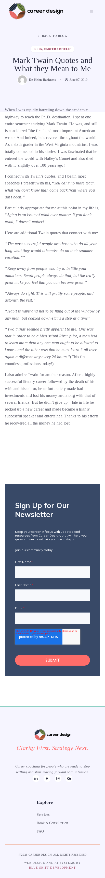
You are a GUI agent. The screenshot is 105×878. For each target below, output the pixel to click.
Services (43, 815)
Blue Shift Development (52, 867)
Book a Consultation (52, 823)
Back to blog (54, 35)
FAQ (40, 831)
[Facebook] (36, 778)
